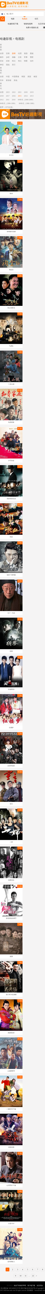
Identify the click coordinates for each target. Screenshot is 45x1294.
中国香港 (15, 77)
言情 (8, 53)
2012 (2, 100)
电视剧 (24, 19)
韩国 (23, 77)
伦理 (20, 53)
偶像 (14, 57)
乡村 (8, 57)
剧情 (14, 53)
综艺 (36, 19)
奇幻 (20, 61)
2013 (32, 96)
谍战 (8, 65)
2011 (7, 100)
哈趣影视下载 (13, 24)
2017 (8, 96)
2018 (2, 96)
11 (25, 1276)
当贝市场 (41, 24)
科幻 (14, 61)
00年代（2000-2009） (26, 100)
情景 (26, 61)
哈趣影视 (6, 38)
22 (33, 1276)
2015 (20, 96)
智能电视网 (28, 24)
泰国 (35, 77)
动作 (32, 61)
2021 (20, 92)
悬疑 (32, 53)
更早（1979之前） (7, 107)
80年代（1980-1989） (27, 103)
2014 (26, 96)
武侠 (8, 61)
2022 (14, 92)
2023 (8, 92)
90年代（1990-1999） (8, 103)
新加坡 (8, 80)
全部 (2, 92)
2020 (26, 92)
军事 (26, 57)
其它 (14, 65)
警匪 (32, 57)
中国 (8, 77)
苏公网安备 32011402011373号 (10, 1288)
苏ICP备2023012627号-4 (28, 1288)
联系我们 (10, 1285)
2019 (32, 92)
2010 (13, 100)
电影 (12, 19)
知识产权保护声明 (20, 1285)
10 (20, 1276)
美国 (29, 77)
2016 (14, 96)
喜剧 (26, 53)
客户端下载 (31, 1285)
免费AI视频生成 (32, 28)
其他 (15, 80)
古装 (20, 57)
